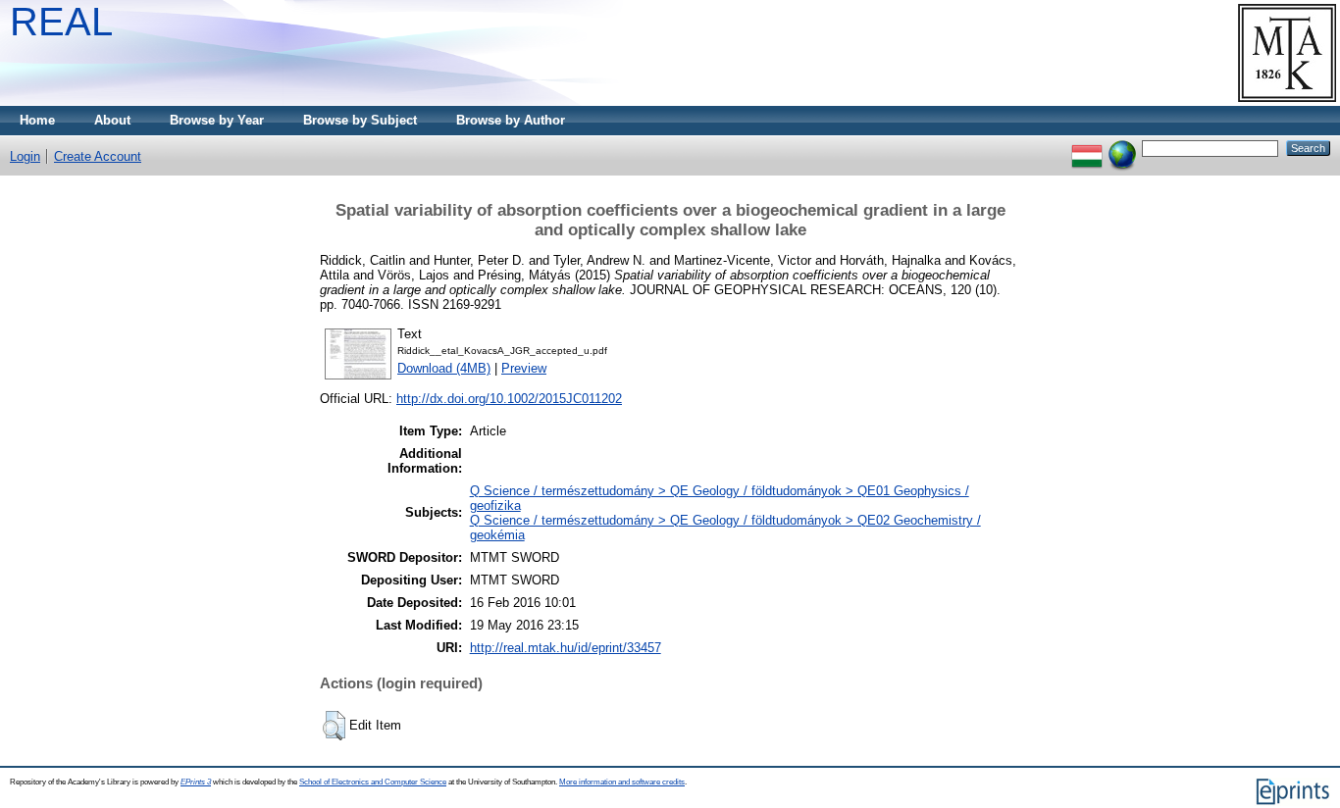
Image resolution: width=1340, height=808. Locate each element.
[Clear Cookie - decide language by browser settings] (1122, 147)
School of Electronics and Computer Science (372, 782)
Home (37, 120)
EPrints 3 (195, 782)
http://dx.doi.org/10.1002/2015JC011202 (509, 398)
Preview (523, 368)
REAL (61, 21)
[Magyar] (1087, 147)
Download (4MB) (443, 368)
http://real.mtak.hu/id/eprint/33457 (565, 647)
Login (25, 156)
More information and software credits (622, 782)
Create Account (97, 156)
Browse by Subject (360, 120)
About (112, 120)
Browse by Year (217, 120)
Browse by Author (510, 120)
